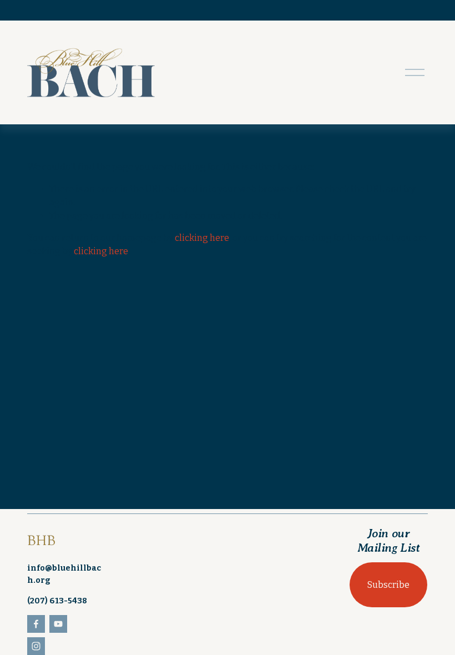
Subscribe (388, 585)
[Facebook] (36, 624)
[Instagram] (36, 646)
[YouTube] (58, 624)
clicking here (202, 238)
